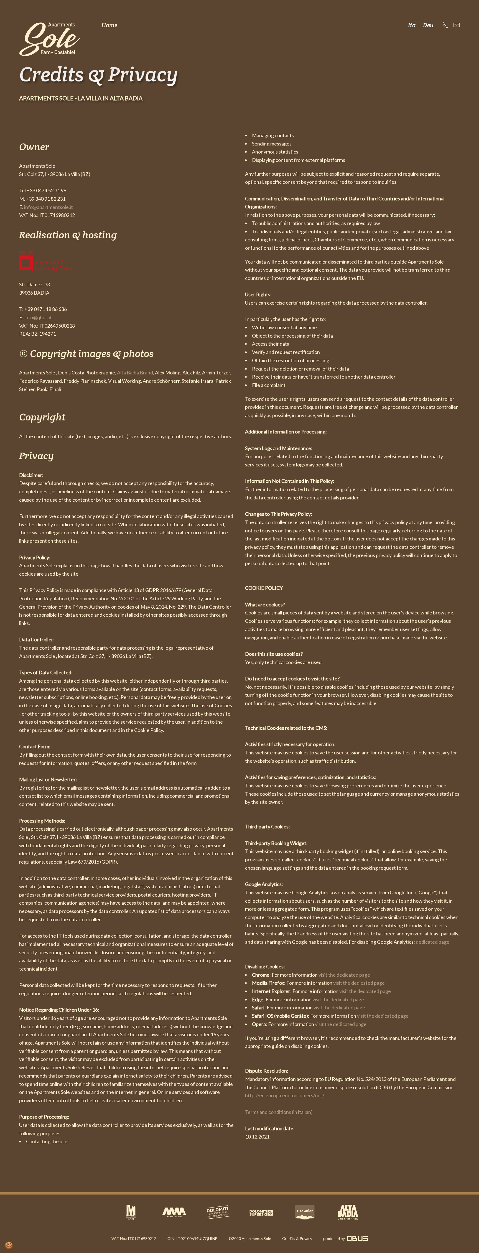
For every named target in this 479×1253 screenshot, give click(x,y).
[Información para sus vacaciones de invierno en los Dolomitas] (261, 1212)
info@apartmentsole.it (48, 207)
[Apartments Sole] (49, 39)
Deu (428, 25)
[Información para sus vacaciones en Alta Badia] (348, 1212)
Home (109, 25)
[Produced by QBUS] (357, 1238)
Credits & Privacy (297, 1238)
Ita (412, 25)
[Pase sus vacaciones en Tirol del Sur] (305, 1212)
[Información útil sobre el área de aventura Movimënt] (174, 1212)
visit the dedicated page (344, 975)
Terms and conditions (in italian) (279, 1112)
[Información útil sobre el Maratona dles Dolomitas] (131, 1212)
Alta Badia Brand (135, 372)
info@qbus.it (38, 317)
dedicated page (432, 942)
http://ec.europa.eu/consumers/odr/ (284, 1095)
